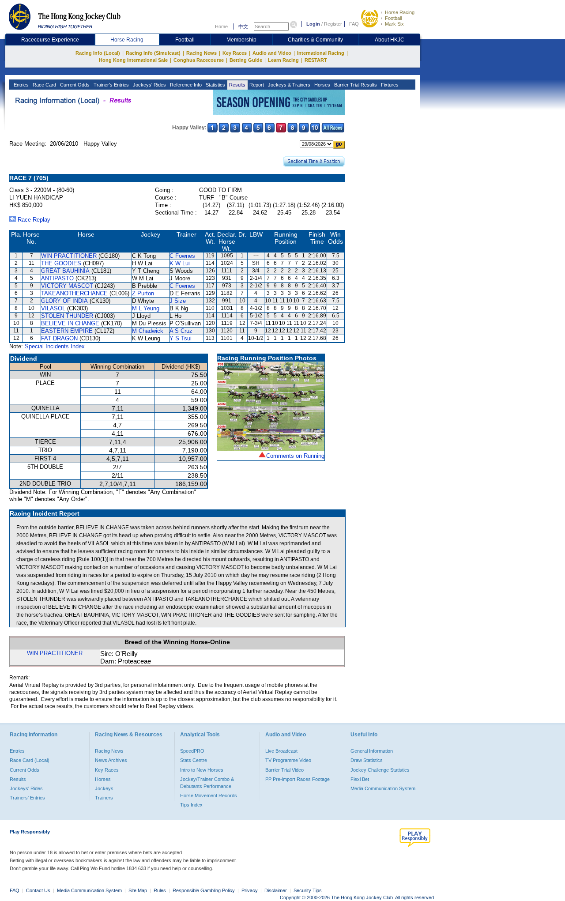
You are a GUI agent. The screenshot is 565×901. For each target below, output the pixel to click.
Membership (241, 40)
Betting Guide (246, 60)
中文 (243, 26)
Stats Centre (193, 760)
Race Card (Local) (29, 760)
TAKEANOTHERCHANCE (74, 293)
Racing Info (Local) (97, 53)
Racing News (201, 53)
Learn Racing (283, 60)
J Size (178, 301)
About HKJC (389, 40)
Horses (321, 84)
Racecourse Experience (50, 40)
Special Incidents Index (55, 346)
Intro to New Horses (201, 770)
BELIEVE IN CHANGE (70, 323)
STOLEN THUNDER (67, 316)
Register (333, 23)
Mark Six (394, 23)
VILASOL (53, 308)
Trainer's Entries (110, 84)
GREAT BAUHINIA (65, 271)
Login (313, 23)
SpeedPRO (192, 751)
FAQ (354, 23)
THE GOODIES (61, 263)
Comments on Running (295, 455)
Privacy (249, 890)
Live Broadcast (281, 751)
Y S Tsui (181, 338)
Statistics (214, 84)
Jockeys (104, 788)
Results (236, 84)
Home (221, 26)
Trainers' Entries (27, 797)
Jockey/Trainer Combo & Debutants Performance (207, 783)
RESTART (316, 60)
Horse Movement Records (208, 795)
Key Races (234, 53)
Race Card (43, 84)
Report (256, 84)
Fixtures (389, 84)
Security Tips (308, 890)
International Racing (320, 53)
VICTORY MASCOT (67, 286)
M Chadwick (147, 331)
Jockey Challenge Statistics (380, 770)
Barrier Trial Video (284, 770)
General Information (371, 751)
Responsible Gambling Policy (204, 890)
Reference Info (185, 84)
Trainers (104, 797)
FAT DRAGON (59, 338)
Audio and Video (271, 53)
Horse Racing (399, 12)
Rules (160, 890)
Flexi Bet (359, 779)
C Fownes (182, 256)
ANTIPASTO (57, 278)
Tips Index (191, 804)
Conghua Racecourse (198, 60)
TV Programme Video (288, 760)
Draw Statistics (366, 760)
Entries (20, 84)
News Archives (111, 760)
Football (393, 18)
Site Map (137, 890)
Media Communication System (382, 788)
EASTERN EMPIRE (67, 331)
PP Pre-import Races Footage (297, 779)
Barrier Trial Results (355, 84)
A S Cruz (181, 331)
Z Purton (143, 293)
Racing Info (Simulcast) (153, 53)
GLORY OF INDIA (64, 301)
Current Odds (74, 84)
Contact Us (38, 890)
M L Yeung (145, 308)
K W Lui (180, 263)
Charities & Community (315, 40)
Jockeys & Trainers (288, 84)
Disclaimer (275, 890)
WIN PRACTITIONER (69, 256)
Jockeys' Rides (149, 84)
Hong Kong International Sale (133, 60)
